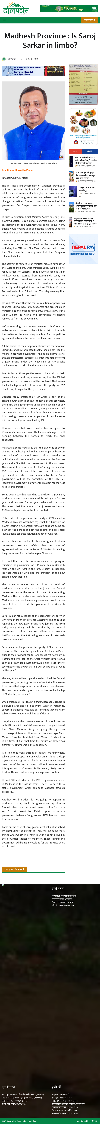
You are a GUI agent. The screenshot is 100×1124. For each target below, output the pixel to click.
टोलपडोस (12, 59)
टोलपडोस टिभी (89, 20)
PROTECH (94, 1121)
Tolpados (32, 1121)
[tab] (75, 151)
